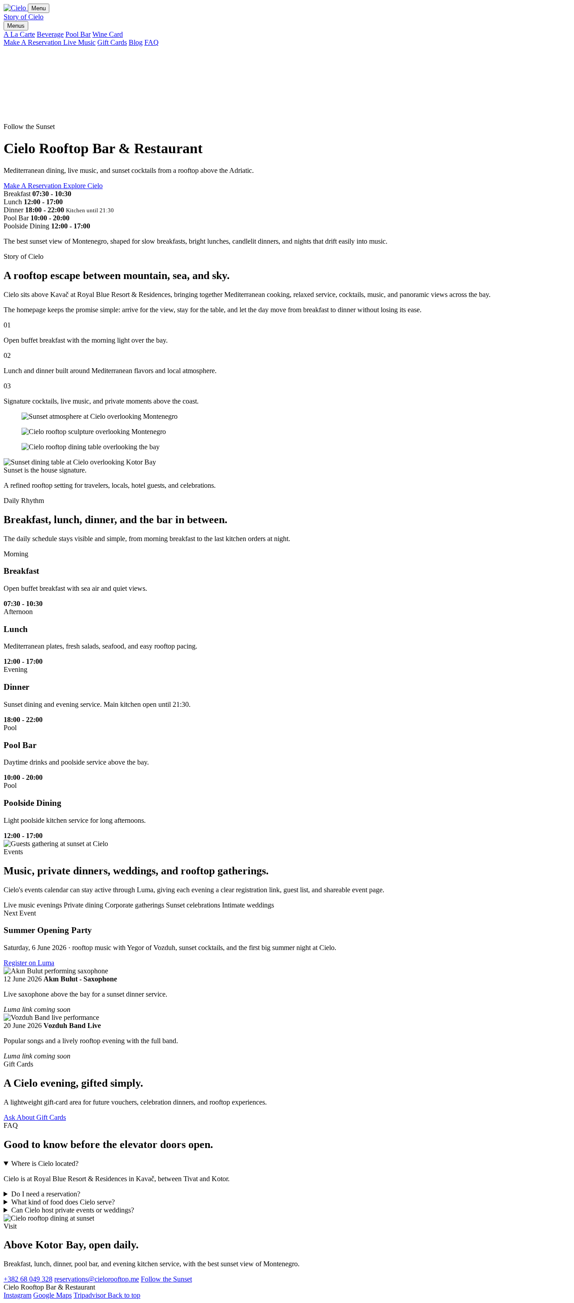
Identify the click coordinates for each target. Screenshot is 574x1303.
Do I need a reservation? (45, 1194)
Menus (16, 25)
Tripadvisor (91, 1295)
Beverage (50, 34)
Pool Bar (78, 34)
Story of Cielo (23, 17)
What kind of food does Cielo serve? (63, 1202)
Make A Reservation (33, 42)
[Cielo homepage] (16, 8)
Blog (136, 42)
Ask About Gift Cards (35, 1117)
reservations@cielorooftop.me (96, 1279)
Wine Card (107, 34)
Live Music (79, 42)
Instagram (17, 1295)
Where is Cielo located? (44, 1163)
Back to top (124, 1295)
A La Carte (19, 34)
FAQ (151, 42)
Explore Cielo (83, 185)
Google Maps (52, 1295)
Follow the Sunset (166, 1279)
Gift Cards (112, 42)
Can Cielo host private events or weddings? (72, 1210)
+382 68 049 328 (28, 1279)
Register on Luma (29, 963)
